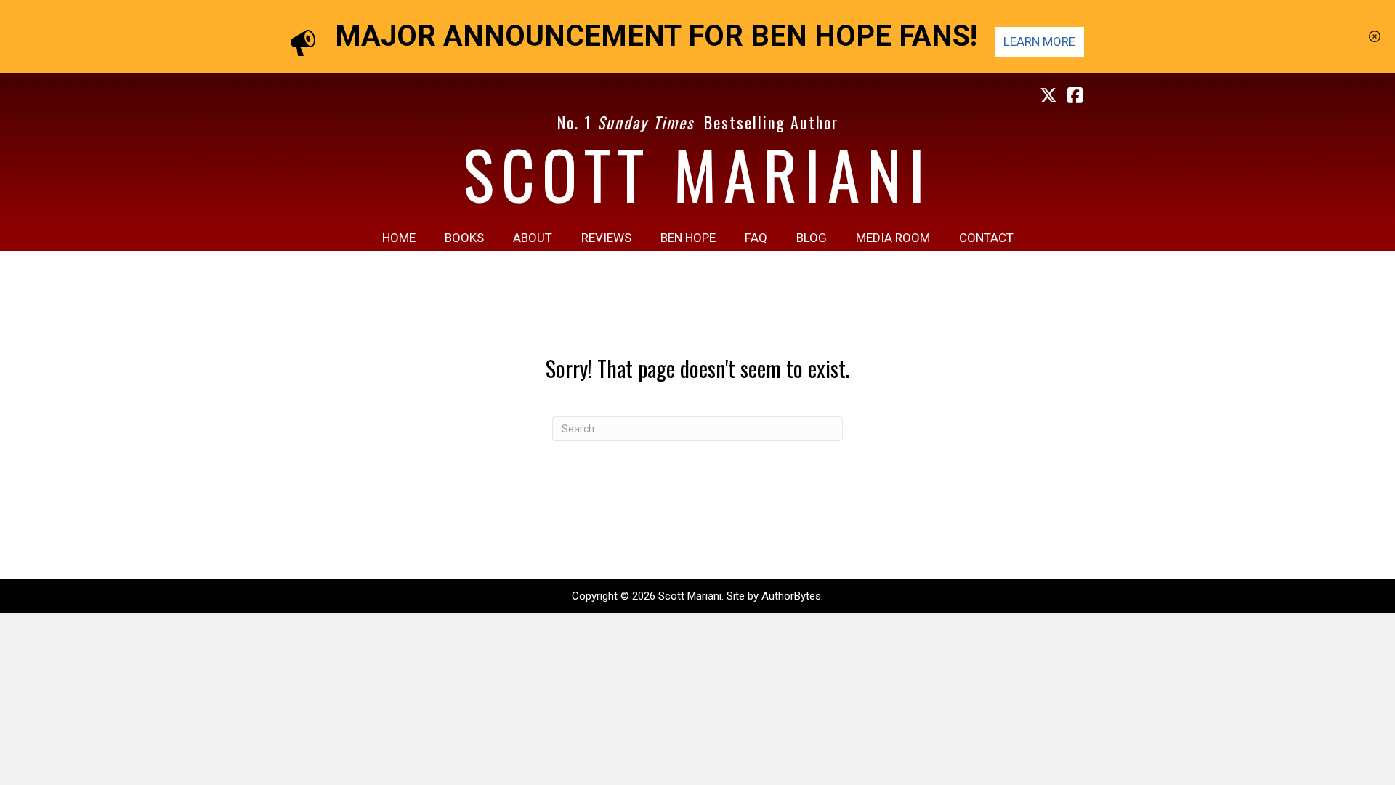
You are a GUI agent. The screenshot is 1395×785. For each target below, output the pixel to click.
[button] (1376, 36)
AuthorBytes (791, 596)
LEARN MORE (1039, 41)
